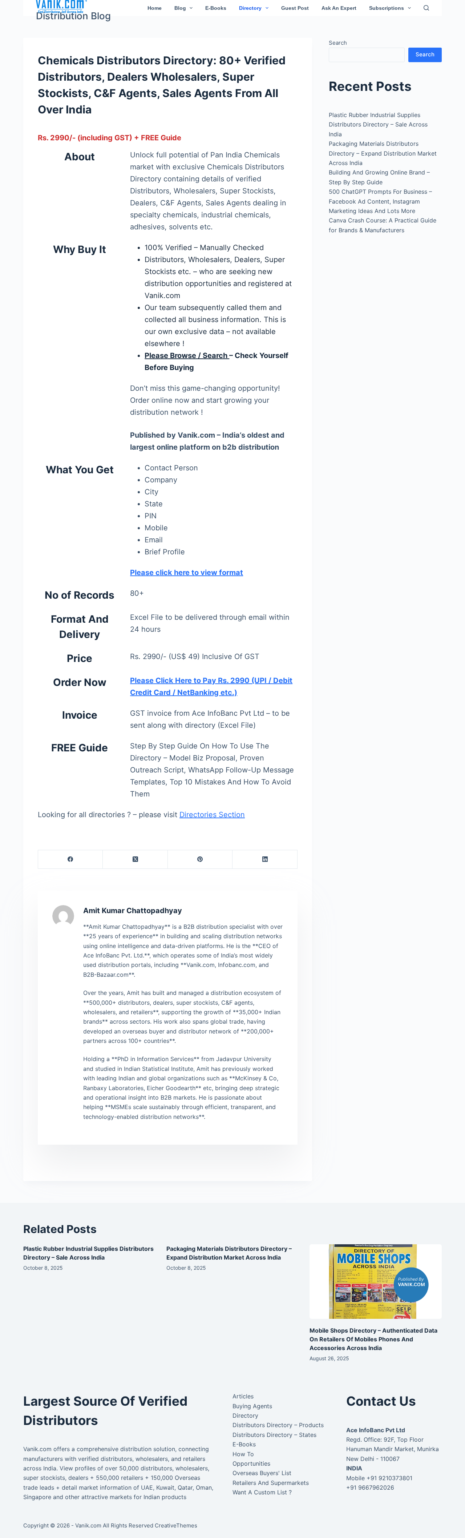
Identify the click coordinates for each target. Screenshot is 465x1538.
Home (154, 8)
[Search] (426, 8)
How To (243, 1454)
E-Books (215, 8)
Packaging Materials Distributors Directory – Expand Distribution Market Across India (383, 153)
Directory (250, 8)
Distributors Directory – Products (278, 1425)
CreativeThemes (176, 1525)
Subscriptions (386, 8)
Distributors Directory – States (274, 1434)
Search (338, 42)
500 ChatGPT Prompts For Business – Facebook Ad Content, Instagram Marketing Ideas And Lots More (380, 201)
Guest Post (295, 8)
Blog (180, 8)
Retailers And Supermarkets (270, 1482)
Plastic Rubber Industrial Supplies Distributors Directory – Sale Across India (378, 124)
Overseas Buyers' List (261, 1473)
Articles (243, 1396)
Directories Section (212, 814)
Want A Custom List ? (262, 1492)
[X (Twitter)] (135, 859)
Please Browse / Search (187, 355)
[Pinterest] (200, 859)
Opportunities (251, 1463)
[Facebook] (70, 859)
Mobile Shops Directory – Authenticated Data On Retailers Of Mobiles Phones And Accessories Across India (373, 1339)
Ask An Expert (339, 8)
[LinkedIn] (264, 859)
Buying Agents (252, 1406)
